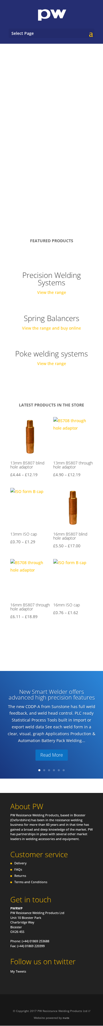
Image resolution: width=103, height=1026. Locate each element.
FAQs (18, 869)
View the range (51, 292)
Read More (51, 755)
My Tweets (18, 971)
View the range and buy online (51, 328)
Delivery (20, 863)
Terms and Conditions (30, 882)
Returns (20, 875)
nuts (66, 1018)
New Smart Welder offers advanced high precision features (52, 694)
